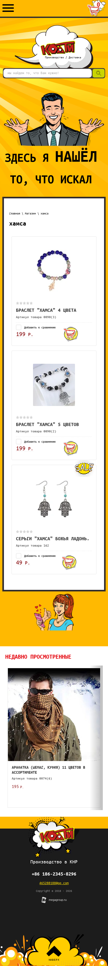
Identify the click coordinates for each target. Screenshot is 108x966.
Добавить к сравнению (39, 327)
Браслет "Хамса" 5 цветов (47, 424)
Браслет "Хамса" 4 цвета (46, 310)
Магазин (30, 213)
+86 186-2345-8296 (54, 873)
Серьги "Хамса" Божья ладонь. (52, 538)
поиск (97, 73)
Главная (14, 213)
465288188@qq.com (54, 883)
